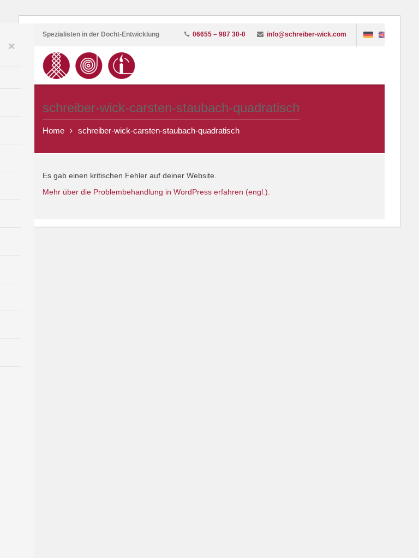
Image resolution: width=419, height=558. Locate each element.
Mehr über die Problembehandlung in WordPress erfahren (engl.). (156, 191)
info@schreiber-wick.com (306, 34)
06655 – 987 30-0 (219, 34)
